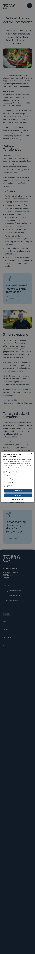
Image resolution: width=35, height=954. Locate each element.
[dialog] (17, 477)
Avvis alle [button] (18, 495)
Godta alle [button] (18, 490)
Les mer (23, 468)
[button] (17, 499)
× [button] (31, 453)
